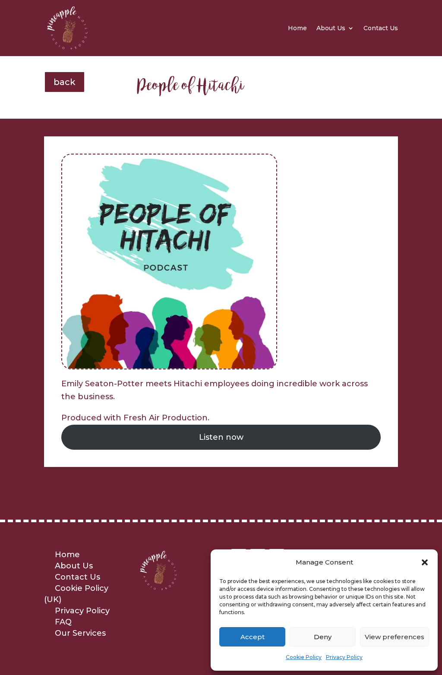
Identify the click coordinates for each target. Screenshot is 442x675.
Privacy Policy (344, 657)
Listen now (221, 437)
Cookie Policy (304, 657)
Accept (252, 637)
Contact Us (380, 28)
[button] (424, 562)
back (65, 82)
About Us (330, 28)
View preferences (394, 637)
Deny (323, 637)
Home (297, 28)
